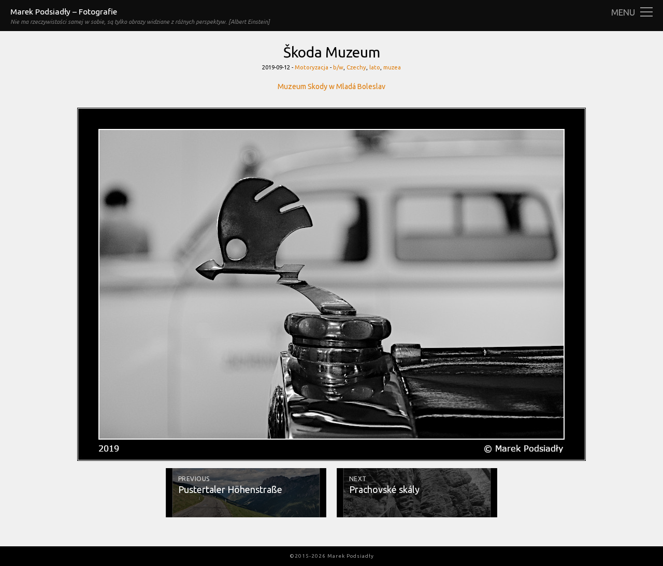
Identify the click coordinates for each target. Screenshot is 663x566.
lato (374, 67)
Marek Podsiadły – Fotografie (63, 11)
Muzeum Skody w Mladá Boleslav (331, 86)
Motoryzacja (311, 67)
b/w (338, 67)
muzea (392, 67)
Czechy (356, 67)
